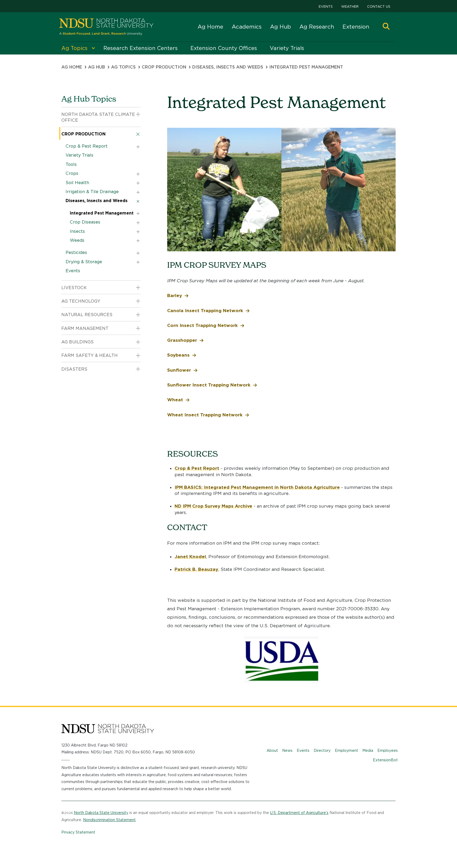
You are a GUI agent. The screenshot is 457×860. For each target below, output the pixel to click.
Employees (387, 750)
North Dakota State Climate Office (98, 117)
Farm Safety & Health (89, 355)
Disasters (74, 369)
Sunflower (179, 370)
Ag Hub (280, 26)
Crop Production (164, 67)
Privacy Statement (78, 832)
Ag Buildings (77, 341)
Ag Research (316, 26)
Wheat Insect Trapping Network (205, 414)
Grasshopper (182, 340)
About (272, 750)
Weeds (77, 240)
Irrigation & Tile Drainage (92, 191)
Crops (72, 173)
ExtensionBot (385, 760)
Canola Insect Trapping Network (205, 310)
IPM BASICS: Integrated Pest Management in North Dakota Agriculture (257, 487)
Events (326, 6)
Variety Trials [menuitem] (287, 48)
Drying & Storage (84, 261)
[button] (386, 27)
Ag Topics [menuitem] (74, 48)
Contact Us (378, 6)
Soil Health (77, 182)
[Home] (106, 26)
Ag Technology (80, 301)
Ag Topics (123, 67)
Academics (247, 26)
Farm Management (84, 328)
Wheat (175, 399)
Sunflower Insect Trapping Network (208, 385)
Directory (322, 750)
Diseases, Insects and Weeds (227, 67)
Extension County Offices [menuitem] (223, 48)
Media (367, 750)
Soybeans (178, 355)
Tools (71, 164)
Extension (355, 26)
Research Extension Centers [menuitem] (140, 48)
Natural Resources (86, 314)
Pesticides (76, 252)
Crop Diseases (85, 222)
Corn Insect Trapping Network (202, 325)
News (287, 750)
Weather (350, 6)
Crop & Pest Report (197, 468)
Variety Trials (79, 155)
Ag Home (210, 26)
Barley (174, 295)
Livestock (74, 287)
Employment (346, 750)
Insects (77, 231)
